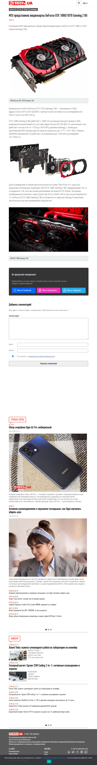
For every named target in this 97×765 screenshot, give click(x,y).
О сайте (12, 749)
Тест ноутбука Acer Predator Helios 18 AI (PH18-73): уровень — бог (32, 616)
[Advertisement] (30, 397)
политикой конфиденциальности (41, 356)
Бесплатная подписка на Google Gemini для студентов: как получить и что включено (38, 712)
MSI (20, 9)
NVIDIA (26, 9)
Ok (49, 761)
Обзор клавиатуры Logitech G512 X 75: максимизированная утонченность (34, 599)
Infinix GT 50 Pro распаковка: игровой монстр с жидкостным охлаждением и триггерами (39, 604)
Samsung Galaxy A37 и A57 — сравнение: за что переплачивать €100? (33, 610)
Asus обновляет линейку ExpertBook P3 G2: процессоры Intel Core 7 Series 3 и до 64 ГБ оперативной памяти (46, 688)
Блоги (46, 754)
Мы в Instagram (49, 290)
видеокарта (33, 9)
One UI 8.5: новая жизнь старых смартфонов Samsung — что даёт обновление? (36, 593)
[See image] (48, 161)
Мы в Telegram (74, 290)
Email (11, 350)
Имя (11, 344)
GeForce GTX (13, 9)
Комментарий (14, 316)
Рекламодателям (14, 751)
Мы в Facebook (24, 290)
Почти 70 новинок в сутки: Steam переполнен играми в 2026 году (31, 694)
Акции (46, 752)
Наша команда (13, 753)
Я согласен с (36, 356)
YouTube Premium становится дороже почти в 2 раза (27, 706)
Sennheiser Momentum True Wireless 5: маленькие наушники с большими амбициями (38, 700)
